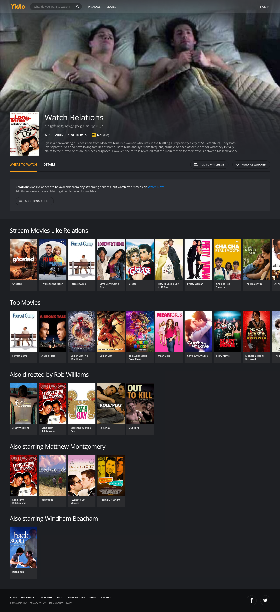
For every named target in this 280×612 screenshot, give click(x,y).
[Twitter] (265, 600)
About (93, 597)
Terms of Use (56, 603)
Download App (76, 597)
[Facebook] (252, 600)
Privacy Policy (38, 603)
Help (59, 597)
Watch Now (156, 187)
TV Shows (94, 6)
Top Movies (45, 597)
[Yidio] (18, 7)
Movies (111, 6)
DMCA (69, 603)
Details (49, 164)
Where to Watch (23, 164)
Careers (106, 597)
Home (13, 597)
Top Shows (27, 597)
